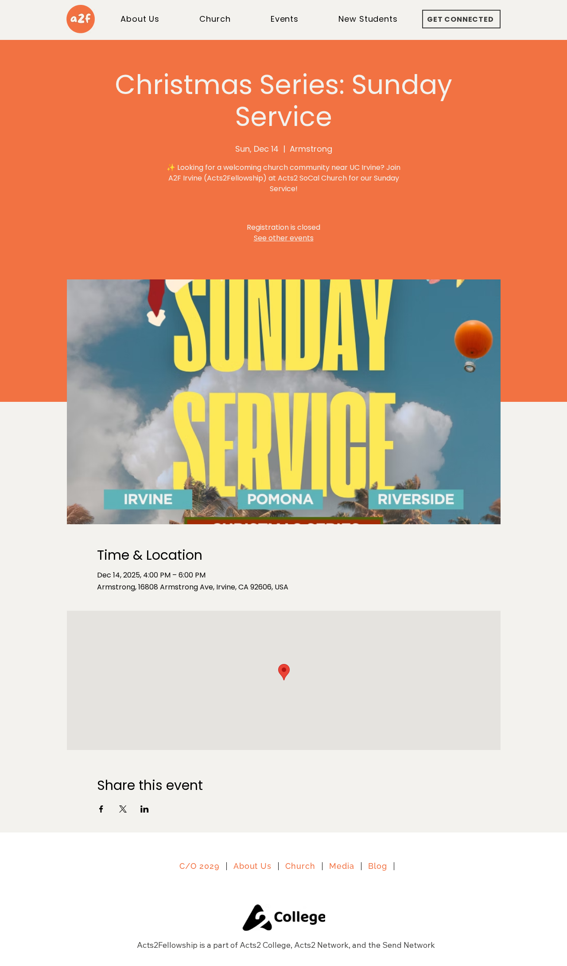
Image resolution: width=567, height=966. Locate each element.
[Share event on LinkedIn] (144, 809)
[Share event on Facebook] (101, 809)
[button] (368, 18)
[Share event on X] (123, 809)
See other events (284, 238)
